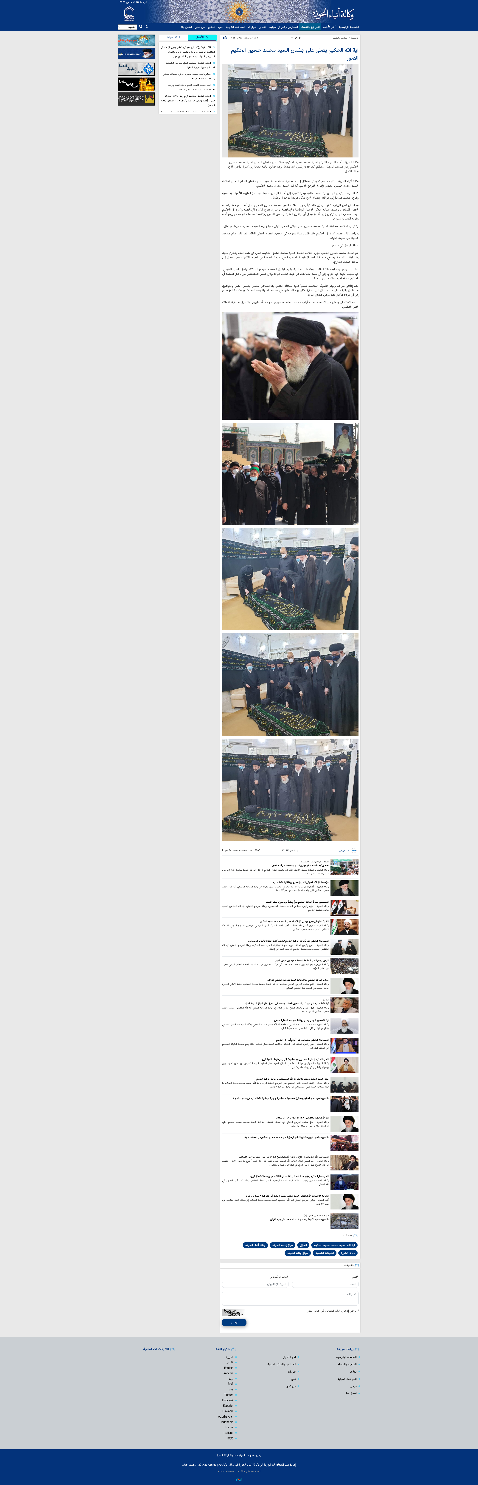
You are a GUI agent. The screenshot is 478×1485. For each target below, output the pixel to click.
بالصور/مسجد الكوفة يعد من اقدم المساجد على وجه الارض (299, 1219)
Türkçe (228, 1395)
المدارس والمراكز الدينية (283, 27)
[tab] (202, 38)
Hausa (229, 1427)
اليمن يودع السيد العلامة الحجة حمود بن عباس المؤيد (301, 960)
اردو (231, 1379)
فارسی (229, 1362)
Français (228, 1373)
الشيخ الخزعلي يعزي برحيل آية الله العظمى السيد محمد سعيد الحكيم (294, 921)
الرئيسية (354, 38)
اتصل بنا (186, 27)
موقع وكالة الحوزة (297, 1253)
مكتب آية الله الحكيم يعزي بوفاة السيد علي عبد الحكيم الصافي (298, 980)
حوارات (252, 27)
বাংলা (231, 1389)
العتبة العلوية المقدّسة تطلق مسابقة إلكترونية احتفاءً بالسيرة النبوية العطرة (190, 65)
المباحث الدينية (235, 27)
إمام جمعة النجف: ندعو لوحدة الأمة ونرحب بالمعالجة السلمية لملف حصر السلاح (191, 87)
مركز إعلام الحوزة (282, 1245)
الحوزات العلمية (324, 1253)
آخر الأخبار (329, 27)
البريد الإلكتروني (279, 1277)
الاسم (355, 1277)
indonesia (227, 1422)
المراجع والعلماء (310, 27)
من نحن (200, 27)
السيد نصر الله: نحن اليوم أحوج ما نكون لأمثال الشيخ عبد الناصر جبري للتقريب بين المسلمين (283, 1157)
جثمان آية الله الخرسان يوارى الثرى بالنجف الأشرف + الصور (300, 865)
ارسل (234, 1322)
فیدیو (211, 27)
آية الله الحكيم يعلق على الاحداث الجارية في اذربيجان (302, 1118)
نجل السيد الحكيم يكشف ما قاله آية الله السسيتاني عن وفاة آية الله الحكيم (292, 1079)
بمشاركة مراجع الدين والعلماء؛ (315, 862)
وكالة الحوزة (348, 1253)
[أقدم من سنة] (344, 867)
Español (228, 1406)
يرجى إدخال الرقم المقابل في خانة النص (332, 1311)
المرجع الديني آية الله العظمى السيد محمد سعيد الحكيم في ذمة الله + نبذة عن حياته (287, 1196)
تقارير (262, 27)
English (228, 1368)
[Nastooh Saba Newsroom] (239, 1479)
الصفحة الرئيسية (349, 27)
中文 (230, 1438)
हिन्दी (230, 1384)
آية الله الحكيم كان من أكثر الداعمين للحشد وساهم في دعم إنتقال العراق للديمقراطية (287, 1003)
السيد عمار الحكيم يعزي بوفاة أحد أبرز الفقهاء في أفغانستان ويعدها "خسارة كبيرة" (289, 1176)
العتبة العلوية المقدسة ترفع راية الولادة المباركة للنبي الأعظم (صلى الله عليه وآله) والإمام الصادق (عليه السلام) (188, 100)
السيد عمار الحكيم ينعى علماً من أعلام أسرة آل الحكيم (302, 1040)
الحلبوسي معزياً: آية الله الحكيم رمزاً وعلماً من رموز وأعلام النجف (297, 902)
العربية (229, 1357)
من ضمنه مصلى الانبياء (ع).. (315, 1215)
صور (220, 27)
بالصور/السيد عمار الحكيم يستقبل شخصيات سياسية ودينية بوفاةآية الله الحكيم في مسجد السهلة (281, 1098)
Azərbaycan (225, 1417)
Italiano (228, 1433)
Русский (227, 1400)
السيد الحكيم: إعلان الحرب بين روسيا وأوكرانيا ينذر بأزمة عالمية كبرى (295, 1059)
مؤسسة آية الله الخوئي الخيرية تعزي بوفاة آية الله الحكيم (301, 882)
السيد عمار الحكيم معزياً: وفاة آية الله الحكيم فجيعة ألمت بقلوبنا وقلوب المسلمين (288, 941)
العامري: (325, 1000)
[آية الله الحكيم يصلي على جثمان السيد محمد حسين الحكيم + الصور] (290, 110)
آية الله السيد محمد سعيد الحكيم (334, 1245)
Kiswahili (227, 1411)
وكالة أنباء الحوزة (255, 1245)
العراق (303, 1245)
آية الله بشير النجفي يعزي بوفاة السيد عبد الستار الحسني (301, 1020)
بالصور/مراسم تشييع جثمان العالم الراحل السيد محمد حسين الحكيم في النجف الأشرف (286, 1137)
